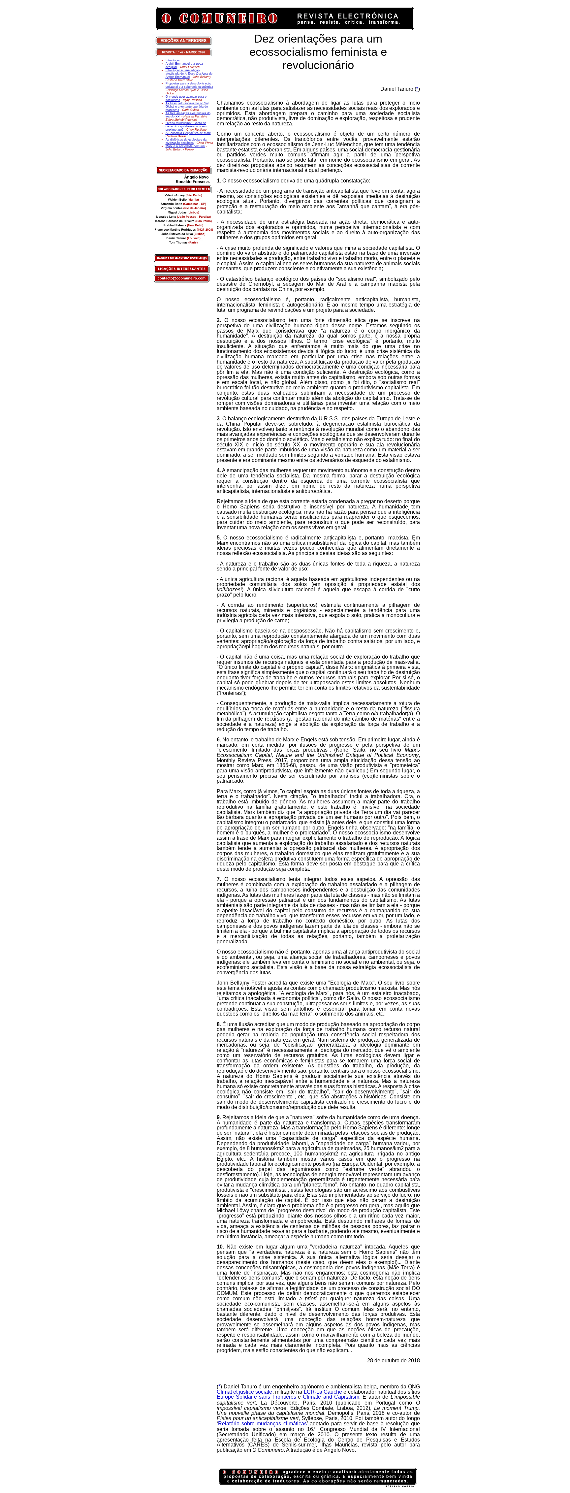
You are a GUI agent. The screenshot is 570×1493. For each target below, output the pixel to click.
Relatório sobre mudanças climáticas (262, 1423)
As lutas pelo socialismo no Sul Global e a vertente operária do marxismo (187, 107)
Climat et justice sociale (244, 1392)
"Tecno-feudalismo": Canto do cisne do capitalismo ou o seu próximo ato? (186, 126)
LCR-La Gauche (323, 1392)
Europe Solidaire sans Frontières (256, 1397)
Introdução (173, 60)
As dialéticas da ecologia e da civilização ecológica (186, 141)
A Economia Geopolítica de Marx (188, 133)
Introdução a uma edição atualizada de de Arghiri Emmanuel (189, 74)
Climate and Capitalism (331, 1397)
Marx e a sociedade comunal (185, 146)
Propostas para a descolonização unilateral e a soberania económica (189, 85)
